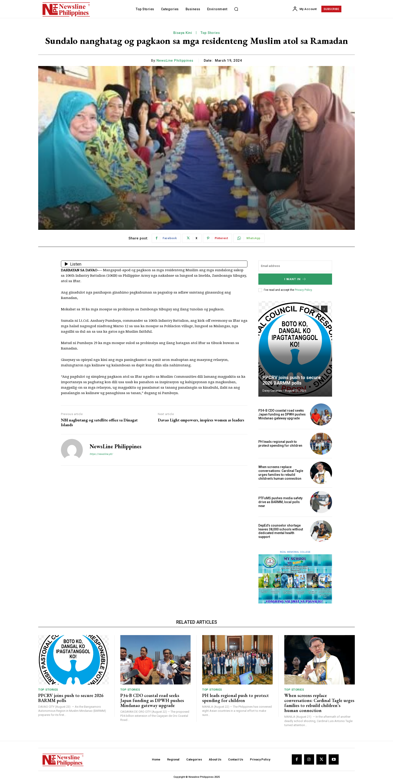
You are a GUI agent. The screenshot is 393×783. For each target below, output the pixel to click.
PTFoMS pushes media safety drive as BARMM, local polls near (280, 502)
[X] (321, 759)
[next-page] (324, 309)
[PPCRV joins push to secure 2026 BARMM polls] (295, 349)
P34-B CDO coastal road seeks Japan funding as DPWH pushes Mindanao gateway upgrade (282, 414)
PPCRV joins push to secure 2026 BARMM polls (291, 380)
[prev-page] (316, 309)
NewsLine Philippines (174, 60)
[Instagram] (309, 759)
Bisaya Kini (182, 33)
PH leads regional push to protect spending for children (280, 443)
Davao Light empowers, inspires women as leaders (201, 420)
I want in (292, 279)
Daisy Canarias (272, 390)
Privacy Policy (303, 289)
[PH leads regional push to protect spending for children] (321, 444)
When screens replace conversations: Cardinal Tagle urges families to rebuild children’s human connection (280, 472)
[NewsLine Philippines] (72, 450)
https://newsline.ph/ (101, 454)
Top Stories (210, 33)
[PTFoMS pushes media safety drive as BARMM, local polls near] (321, 502)
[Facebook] (297, 759)
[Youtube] (334, 759)
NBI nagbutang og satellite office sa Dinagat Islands (99, 422)
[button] (236, 9)
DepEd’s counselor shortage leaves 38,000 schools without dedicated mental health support (280, 531)
